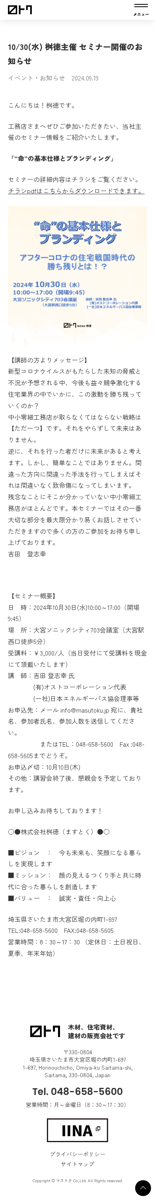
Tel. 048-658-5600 (77, 1091)
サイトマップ (77, 1164)
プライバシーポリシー (77, 1154)
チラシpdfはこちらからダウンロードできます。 (76, 190)
